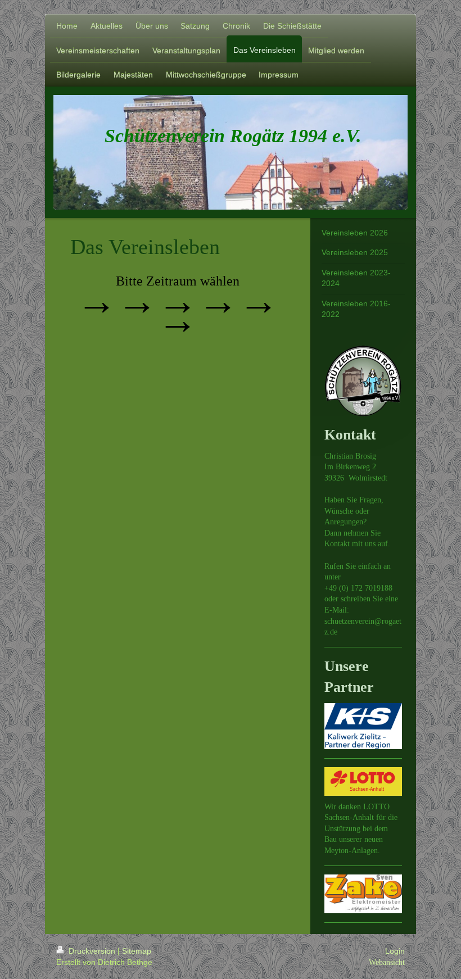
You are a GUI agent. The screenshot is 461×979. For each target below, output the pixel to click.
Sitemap (136, 950)
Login (395, 950)
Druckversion (91, 950)
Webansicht (387, 962)
